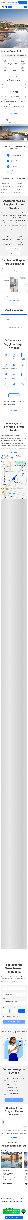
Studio (10, 271)
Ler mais (15, 113)
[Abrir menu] (2, 7)
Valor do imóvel (7, 987)
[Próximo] (26, 133)
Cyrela (5, 1125)
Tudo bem (22, 2)
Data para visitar (11, 1084)
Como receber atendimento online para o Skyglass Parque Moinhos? (12, 1211)
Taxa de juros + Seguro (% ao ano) (12, 1001)
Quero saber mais (14, 300)
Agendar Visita (14, 86)
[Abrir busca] (25, 7)
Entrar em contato (12, 1217)
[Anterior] (11, 1189)
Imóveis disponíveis (12, 1090)
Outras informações (13, 1094)
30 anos (22, 1011)
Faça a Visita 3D (14, 253)
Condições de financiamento (15, 1078)
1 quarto (17, 271)
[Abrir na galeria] (25, 139)
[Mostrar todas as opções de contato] (21, 1217)
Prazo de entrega (12, 1087)
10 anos (6, 1011)
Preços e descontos (12, 1081)
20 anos (14, 1011)
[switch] (4, 1016)
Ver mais (15, 395)
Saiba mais (14, 2)
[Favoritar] (26, 51)
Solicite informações (14, 248)
